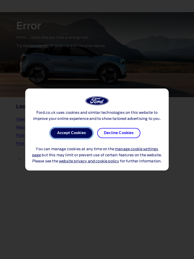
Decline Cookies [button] (119, 133)
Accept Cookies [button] (71, 133)
